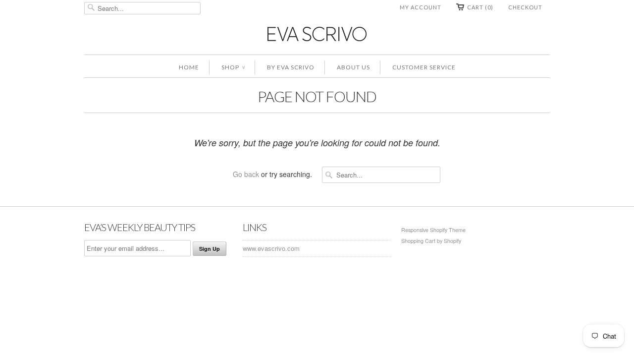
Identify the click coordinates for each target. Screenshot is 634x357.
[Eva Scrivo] (317, 33)
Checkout (525, 7)
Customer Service (424, 67)
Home (189, 67)
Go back (246, 174)
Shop (233, 67)
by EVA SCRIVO (291, 67)
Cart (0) (480, 7)
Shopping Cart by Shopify (431, 240)
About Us (353, 67)
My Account (420, 7)
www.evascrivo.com (271, 248)
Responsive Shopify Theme (433, 230)
